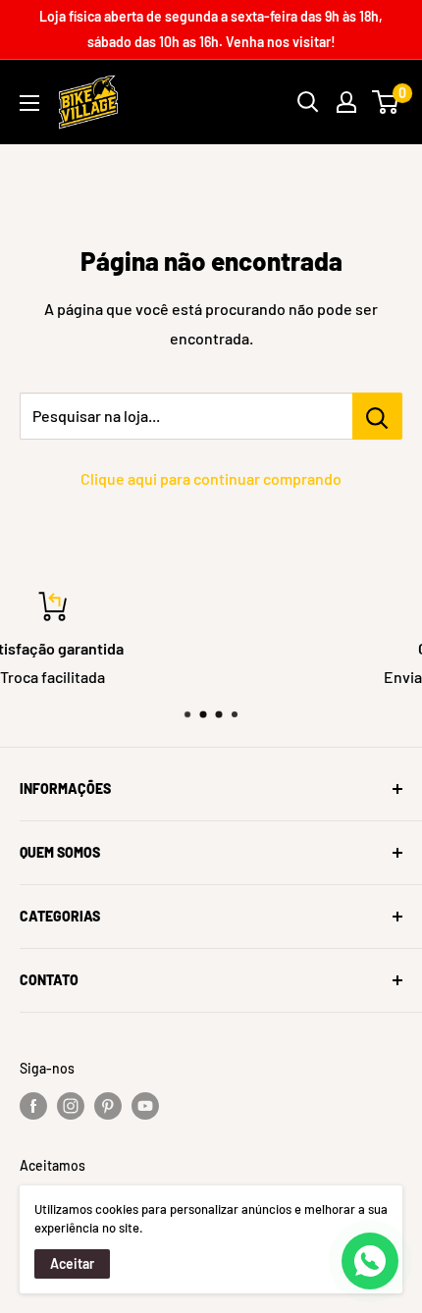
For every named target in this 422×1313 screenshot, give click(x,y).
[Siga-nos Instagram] (70, 1106)
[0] (386, 102)
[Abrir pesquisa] (308, 102)
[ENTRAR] (346, 102)
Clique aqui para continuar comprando (211, 478)
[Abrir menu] (29, 103)
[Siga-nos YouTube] (145, 1106)
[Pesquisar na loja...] (377, 416)
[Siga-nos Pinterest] (108, 1106)
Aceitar (72, 1263)
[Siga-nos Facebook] (33, 1106)
